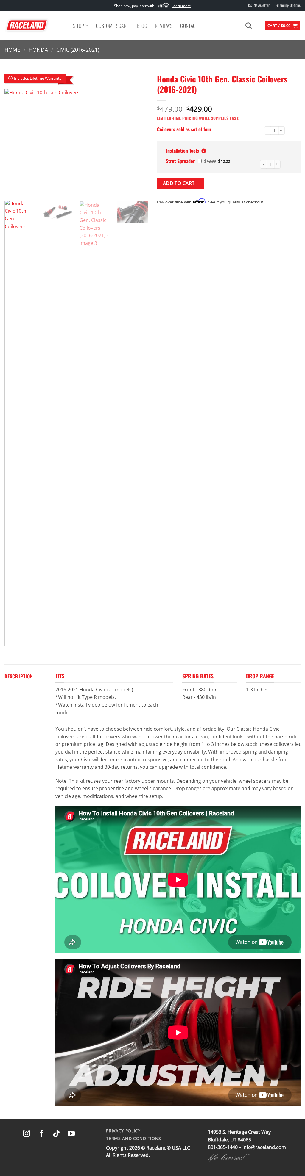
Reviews (163, 25)
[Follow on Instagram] (26, 1134)
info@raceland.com (264, 1147)
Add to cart (179, 183)
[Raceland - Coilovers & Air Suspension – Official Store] (34, 25)
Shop (78, 25)
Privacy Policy (123, 1130)
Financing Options (288, 5)
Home (12, 49)
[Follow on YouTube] (71, 1134)
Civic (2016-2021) (77, 49)
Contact (189, 25)
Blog (142, 25)
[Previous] (15, 143)
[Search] (248, 25)
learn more (181, 5)
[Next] (137, 143)
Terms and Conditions (133, 1138)
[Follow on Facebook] (41, 1134)
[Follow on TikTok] (56, 1134)
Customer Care (112, 25)
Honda (38, 49)
